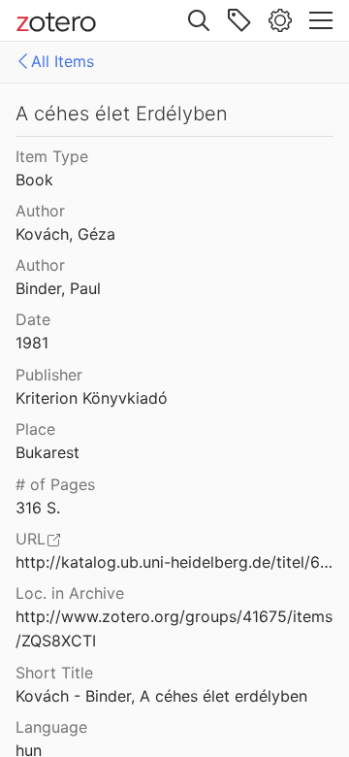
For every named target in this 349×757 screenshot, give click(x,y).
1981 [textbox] (32, 342)
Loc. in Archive (70, 593)
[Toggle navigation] (321, 20)
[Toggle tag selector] (239, 20)
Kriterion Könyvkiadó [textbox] (92, 398)
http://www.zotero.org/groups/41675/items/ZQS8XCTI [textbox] (174, 628)
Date (33, 319)
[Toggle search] (198, 20)
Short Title (54, 672)
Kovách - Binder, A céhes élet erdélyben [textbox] (161, 696)
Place (35, 429)
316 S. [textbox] (38, 507)
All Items (62, 61)
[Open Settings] (280, 20)
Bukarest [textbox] (47, 452)
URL (31, 538)
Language (51, 727)
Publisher (49, 374)
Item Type (52, 156)
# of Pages (55, 484)
